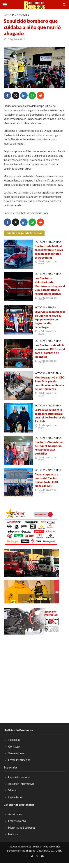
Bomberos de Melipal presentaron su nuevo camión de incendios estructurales (49, 252)
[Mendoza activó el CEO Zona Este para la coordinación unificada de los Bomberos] (18, 385)
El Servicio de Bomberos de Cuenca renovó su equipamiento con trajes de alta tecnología (50, 319)
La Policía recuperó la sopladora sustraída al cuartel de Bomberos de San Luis (50, 415)
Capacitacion (15, 797)
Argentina (54, 241)
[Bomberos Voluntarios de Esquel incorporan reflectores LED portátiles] (18, 449)
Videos (12, 790)
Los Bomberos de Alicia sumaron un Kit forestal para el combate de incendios (50, 351)
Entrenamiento (17, 820)
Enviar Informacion (19, 759)
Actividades (15, 814)
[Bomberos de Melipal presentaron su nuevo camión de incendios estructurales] (18, 253)
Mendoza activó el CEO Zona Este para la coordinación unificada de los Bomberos (50, 383)
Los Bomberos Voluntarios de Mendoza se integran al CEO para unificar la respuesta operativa (50, 286)
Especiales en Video (19, 777)
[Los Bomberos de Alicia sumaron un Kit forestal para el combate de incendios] (18, 353)
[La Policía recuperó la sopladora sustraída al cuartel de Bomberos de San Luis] (18, 417)
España (52, 307)
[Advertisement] (34, 673)
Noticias (9, 15)
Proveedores (16, 753)
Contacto (14, 746)
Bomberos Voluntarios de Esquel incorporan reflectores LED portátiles (49, 447)
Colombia (23, 15)
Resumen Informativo (21, 783)
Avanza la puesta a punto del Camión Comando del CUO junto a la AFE (46, 480)
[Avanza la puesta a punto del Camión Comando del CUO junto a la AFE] (18, 482)
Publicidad (14, 739)
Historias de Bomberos (21, 827)
